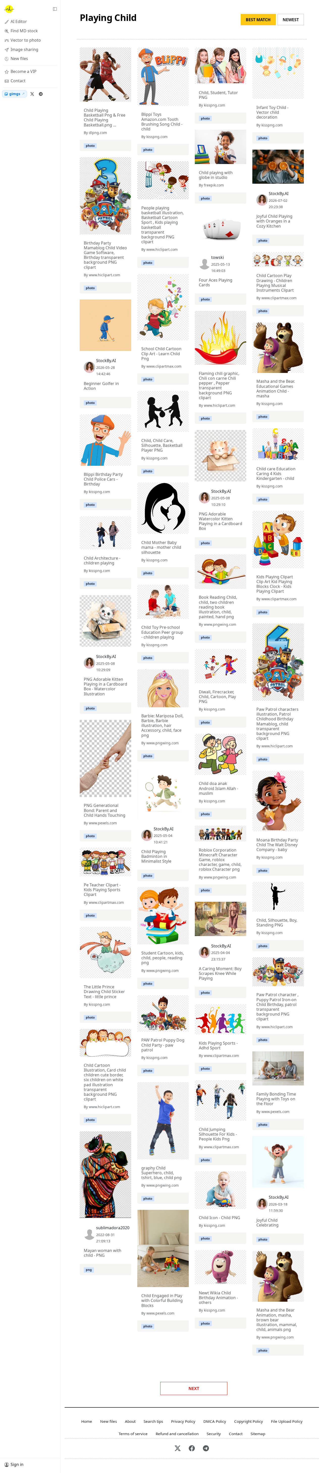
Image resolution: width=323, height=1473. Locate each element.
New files (108, 1421)
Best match (258, 19)
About (130, 1421)
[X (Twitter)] (32, 94)
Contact (236, 1433)
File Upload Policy (287, 1421)
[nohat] (9, 9)
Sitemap (258, 1433)
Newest (291, 19)
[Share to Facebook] (117, 97)
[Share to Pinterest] (126, 97)
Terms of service (133, 1433)
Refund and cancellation (177, 1433)
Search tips (153, 1421)
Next (194, 1388)
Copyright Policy (248, 1421)
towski (217, 257)
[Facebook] (192, 1449)
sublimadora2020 (112, 1228)
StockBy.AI (278, 193)
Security (214, 1433)
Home (86, 1421)
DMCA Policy (214, 1421)
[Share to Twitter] (108, 97)
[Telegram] (41, 94)
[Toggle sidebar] (54, 9)
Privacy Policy (183, 1421)
